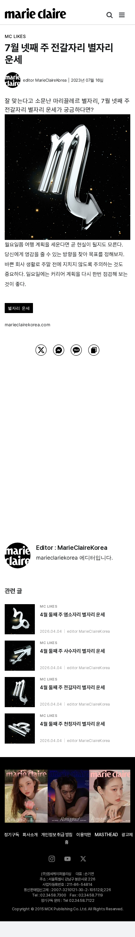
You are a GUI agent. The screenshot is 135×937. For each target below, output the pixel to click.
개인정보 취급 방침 (57, 834)
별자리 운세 (19, 308)
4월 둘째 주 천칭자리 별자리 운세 (72, 724)
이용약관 (83, 834)
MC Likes (15, 36)
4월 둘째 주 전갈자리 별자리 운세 (72, 688)
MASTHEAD (106, 834)
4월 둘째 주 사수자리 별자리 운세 (72, 651)
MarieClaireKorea (51, 80)
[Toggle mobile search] (109, 15)
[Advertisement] (67, 441)
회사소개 (30, 834)
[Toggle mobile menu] (122, 15)
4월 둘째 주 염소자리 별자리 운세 (72, 615)
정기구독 (11, 834)
